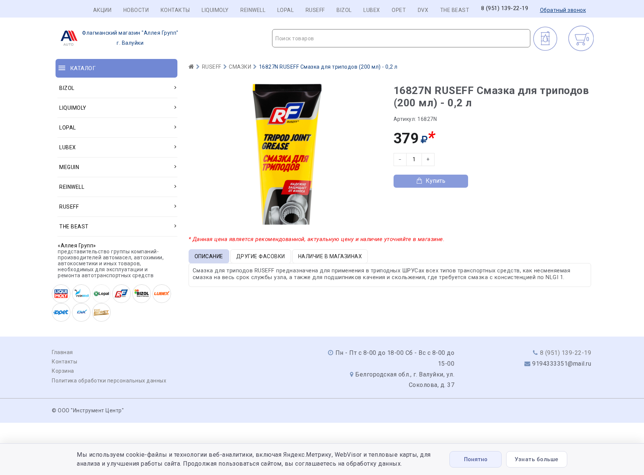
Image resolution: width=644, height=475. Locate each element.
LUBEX (371, 10)
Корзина (63, 371)
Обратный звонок (563, 10)
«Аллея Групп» (77, 246)
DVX (423, 10)
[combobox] (401, 38)
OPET (399, 10)
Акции (102, 10)
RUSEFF (315, 10)
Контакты (175, 10)
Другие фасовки (260, 256)
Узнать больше (537, 459)
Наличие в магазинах (330, 256)
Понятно (475, 459)
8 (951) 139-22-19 (504, 8)
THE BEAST (455, 10)
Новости (136, 10)
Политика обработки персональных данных (109, 381)
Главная (62, 352)
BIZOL (344, 10)
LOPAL (285, 10)
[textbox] (401, 38)
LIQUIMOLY (215, 10)
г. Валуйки (130, 38)
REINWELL (252, 10)
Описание (209, 256)
